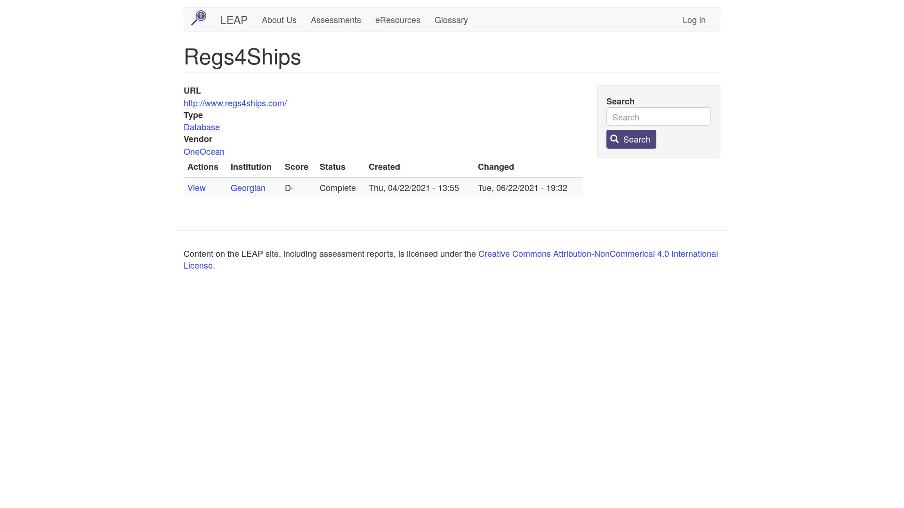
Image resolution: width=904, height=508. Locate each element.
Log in (694, 19)
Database (202, 126)
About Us (279, 19)
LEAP (234, 19)
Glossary (451, 19)
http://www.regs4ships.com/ (235, 102)
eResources (397, 19)
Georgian (248, 187)
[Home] (202, 17)
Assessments (336, 19)
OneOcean (204, 151)
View (196, 187)
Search (620, 101)
